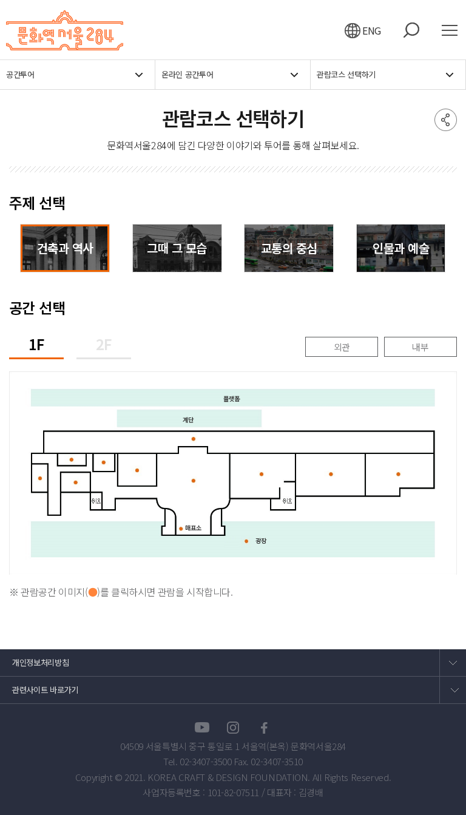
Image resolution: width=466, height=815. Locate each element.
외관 (342, 346)
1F (36, 345)
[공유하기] (445, 119)
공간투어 (20, 74)
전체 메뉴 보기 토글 (454, 30)
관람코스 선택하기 (346, 74)
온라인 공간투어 (187, 74)
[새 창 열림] (202, 728)
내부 (420, 346)
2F (104, 345)
